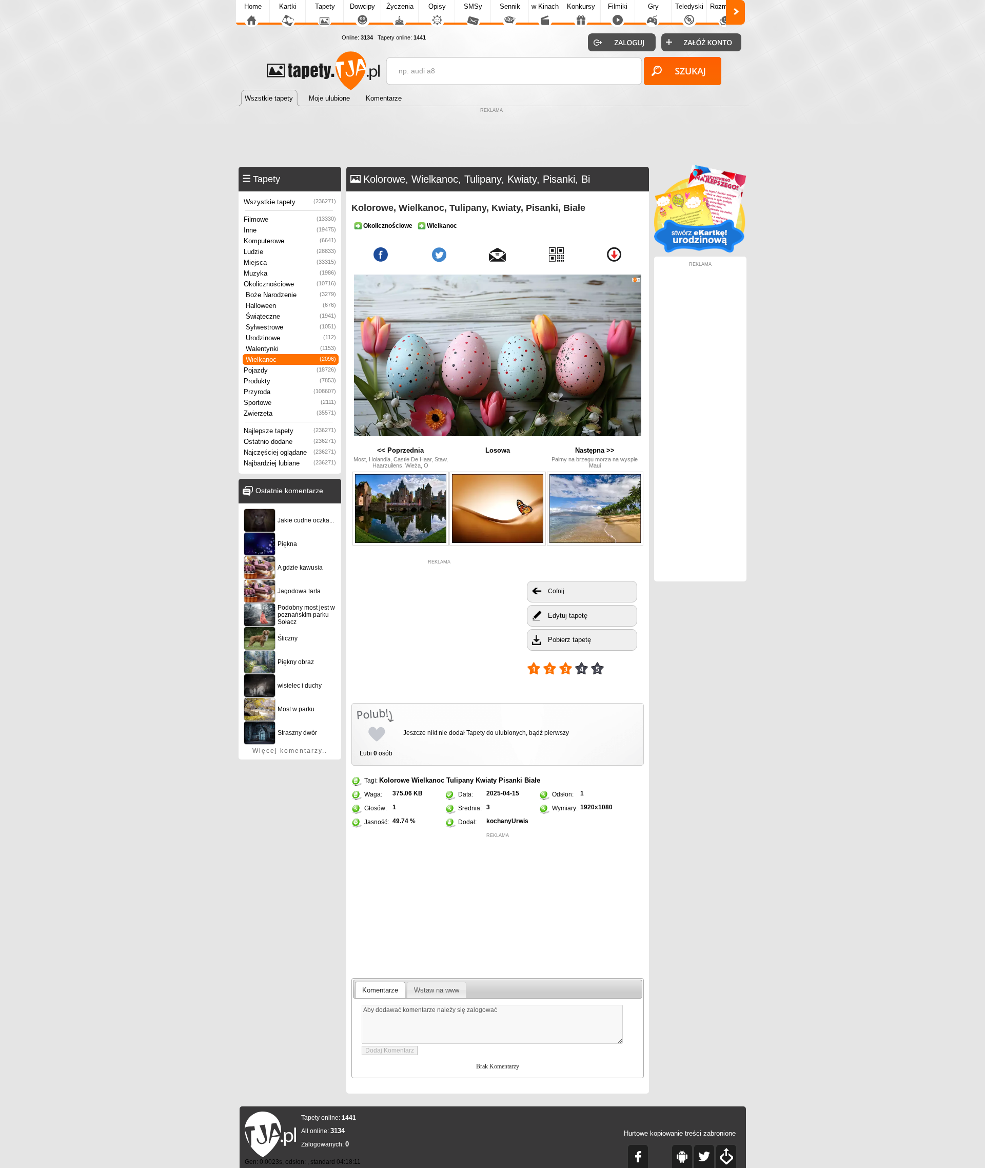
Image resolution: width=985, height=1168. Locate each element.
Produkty (290, 381)
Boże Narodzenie (291, 295)
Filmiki (617, 6)
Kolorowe (394, 780)
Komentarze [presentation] (380, 990)
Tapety (325, 6)
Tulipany (460, 780)
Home (253, 6)
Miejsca (290, 262)
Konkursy (581, 6)
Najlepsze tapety (290, 431)
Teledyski (689, 6)
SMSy (473, 6)
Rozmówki (725, 6)
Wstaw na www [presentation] (436, 990)
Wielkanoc (291, 359)
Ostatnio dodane (290, 441)
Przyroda (290, 392)
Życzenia (399, 6)
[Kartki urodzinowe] (700, 250)
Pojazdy (290, 370)
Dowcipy (362, 6)
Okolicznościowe (290, 284)
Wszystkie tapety (290, 202)
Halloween (291, 305)
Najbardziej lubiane (290, 463)
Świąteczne (291, 316)
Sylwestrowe (291, 327)
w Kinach (545, 6)
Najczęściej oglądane (290, 452)
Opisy (437, 6)
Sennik (510, 6)
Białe (532, 780)
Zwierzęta (290, 413)
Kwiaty (486, 780)
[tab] (380, 990)
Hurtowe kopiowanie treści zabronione (680, 1133)
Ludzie (290, 252)
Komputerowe (290, 241)
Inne (290, 230)
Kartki (288, 6)
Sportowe (290, 402)
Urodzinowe (291, 338)
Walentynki (291, 349)
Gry (653, 6)
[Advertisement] (492, 138)
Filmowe (290, 219)
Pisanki (510, 780)
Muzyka (290, 273)
